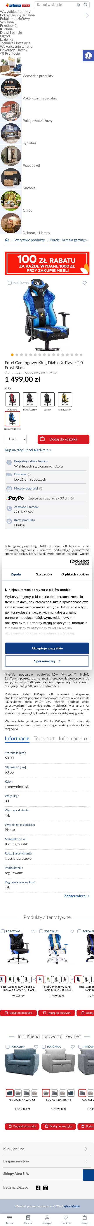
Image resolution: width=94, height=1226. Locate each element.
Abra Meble (72, 1206)
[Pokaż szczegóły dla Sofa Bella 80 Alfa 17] (39, 1060)
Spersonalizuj (44, 661)
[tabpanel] (47, 314)
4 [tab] (26, 354)
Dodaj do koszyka (63, 439)
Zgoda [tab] (16, 574)
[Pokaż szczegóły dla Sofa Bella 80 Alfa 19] (75, 1060)
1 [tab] (12, 354)
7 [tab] (39, 354)
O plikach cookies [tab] (75, 574)
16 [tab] (81, 354)
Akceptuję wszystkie (47, 648)
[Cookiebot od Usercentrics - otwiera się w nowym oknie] (70, 562)
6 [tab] (35, 354)
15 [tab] (76, 354)
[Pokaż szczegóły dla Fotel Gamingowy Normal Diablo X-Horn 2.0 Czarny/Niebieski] (75, 946)
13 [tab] (67, 354)
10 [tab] (53, 354)
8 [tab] (44, 354)
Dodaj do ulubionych (85, 283)
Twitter (45, 1188)
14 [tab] (72, 354)
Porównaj (21, 283)
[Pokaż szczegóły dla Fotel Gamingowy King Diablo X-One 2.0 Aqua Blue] (37, 946)
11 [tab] (58, 354)
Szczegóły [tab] (44, 574)
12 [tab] (62, 354)
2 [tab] (17, 354)
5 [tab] (30, 354)
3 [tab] (21, 354)
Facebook (38, 1188)
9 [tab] (49, 354)
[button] (88, 55)
